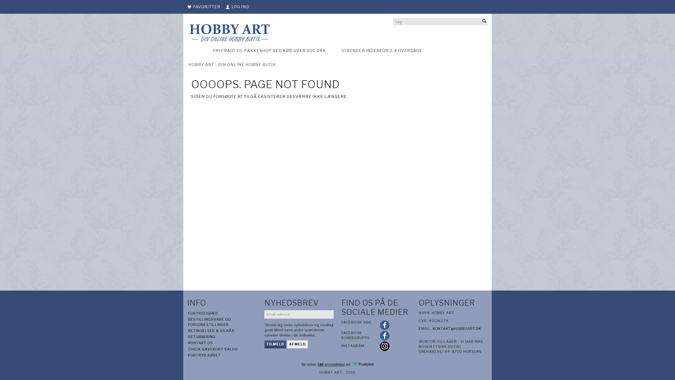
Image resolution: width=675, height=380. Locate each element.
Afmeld (297, 344)
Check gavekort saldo (213, 349)
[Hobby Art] (229, 32)
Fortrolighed (203, 313)
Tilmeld (275, 344)
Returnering (201, 337)
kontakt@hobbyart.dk (457, 328)
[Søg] (484, 21)
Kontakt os (200, 343)
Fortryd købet (204, 355)
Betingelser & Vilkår (211, 331)
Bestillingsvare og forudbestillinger (209, 321)
